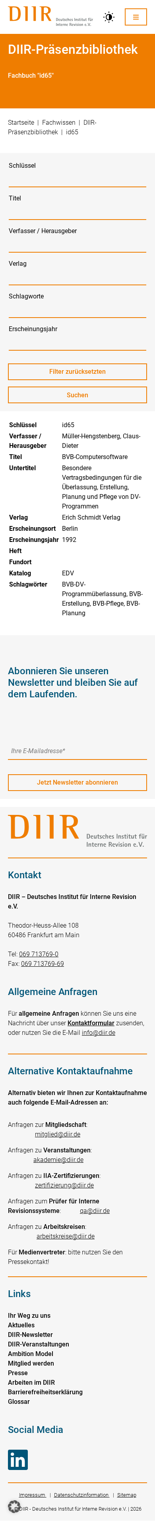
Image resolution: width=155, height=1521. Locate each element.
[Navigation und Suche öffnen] (136, 17)
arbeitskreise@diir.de (66, 1236)
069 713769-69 (42, 964)
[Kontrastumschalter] (109, 17)
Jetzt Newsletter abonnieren (77, 782)
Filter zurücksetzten (77, 371)
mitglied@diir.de (57, 1134)
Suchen (85, 397)
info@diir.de (98, 1032)
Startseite (21, 122)
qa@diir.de (95, 1211)
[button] (14, 1506)
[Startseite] (50, 16)
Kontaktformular (91, 1023)
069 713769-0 (38, 954)
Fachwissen (59, 122)
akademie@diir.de (58, 1160)
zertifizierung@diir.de (64, 1185)
